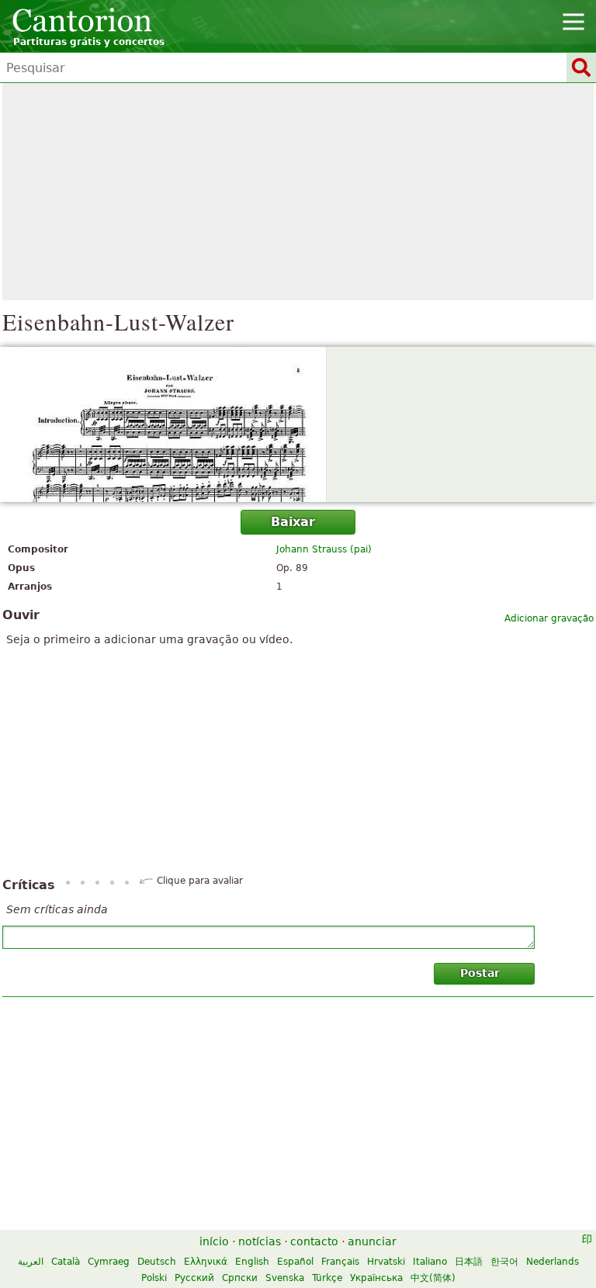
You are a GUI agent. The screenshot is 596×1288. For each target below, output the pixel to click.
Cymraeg (109, 1261)
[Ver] (298, 424)
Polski (154, 1277)
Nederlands (552, 1261)
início (214, 1241)
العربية (30, 1261)
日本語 (469, 1261)
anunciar (372, 1241)
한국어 (504, 1261)
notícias (259, 1241)
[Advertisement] (298, 191)
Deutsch (156, 1261)
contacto (314, 1241)
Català (65, 1261)
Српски (240, 1277)
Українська (376, 1277)
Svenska (284, 1277)
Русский (194, 1277)
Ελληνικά (205, 1261)
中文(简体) (433, 1277)
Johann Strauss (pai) (324, 549)
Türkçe (327, 1277)
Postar (480, 973)
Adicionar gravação (549, 618)
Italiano (430, 1261)
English (252, 1261)
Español (295, 1261)
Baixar (293, 521)
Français (340, 1261)
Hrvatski (386, 1261)
